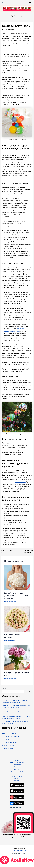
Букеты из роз (17, 774)
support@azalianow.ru (18, 850)
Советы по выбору (10, 601)
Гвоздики (5, 752)
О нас (17, 760)
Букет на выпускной (9, 733)
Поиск (4, 688)
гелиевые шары (20, 482)
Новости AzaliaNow (17, 762)
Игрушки (17, 781)
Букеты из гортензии (9, 742)
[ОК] (23, 808)
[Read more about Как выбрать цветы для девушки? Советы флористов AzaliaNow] (17, 578)
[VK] (11, 808)
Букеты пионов (7, 749)
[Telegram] (17, 808)
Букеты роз (6, 739)
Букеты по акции (17, 771)
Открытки (17, 778)
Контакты (17, 767)
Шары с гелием (17, 776)
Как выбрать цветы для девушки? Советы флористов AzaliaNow (17, 595)
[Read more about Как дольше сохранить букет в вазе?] (17, 657)
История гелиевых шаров (11, 153)
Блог (4, 2)
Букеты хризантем (8, 745)
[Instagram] (20, 808)
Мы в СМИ (17, 764)
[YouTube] (14, 808)
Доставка (17, 769)
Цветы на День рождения (11, 736)
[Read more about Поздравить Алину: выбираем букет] (17, 619)
